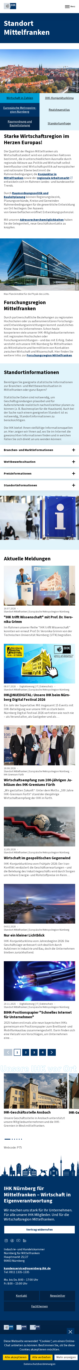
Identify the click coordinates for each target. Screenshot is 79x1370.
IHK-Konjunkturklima (59, 98)
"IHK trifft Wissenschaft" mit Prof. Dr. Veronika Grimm (38, 619)
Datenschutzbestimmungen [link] (39, 1364)
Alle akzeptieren (15, 1357)
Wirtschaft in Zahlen (20, 98)
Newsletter (57, 1296)
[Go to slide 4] (16, 1139)
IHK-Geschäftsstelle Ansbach (27, 1112)
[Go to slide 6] (21, 1139)
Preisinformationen (17, 473)
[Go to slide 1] (7, 1139)
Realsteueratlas (59, 110)
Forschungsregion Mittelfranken (49, 355)
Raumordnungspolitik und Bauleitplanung (26, 195)
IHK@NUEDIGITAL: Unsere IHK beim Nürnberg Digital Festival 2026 (37, 697)
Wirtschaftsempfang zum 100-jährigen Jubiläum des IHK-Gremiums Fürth (38, 782)
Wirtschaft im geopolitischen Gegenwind (37, 858)
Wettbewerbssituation (19, 462)
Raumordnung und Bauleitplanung (20, 123)
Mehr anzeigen (66, 1357)
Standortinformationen (20, 485)
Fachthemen (39, 1306)
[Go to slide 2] (12, 1139)
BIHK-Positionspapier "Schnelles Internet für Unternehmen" (38, 1015)
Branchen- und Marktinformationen (28, 450)
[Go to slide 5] (19, 1139)
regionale (53, 178)
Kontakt (21, 1296)
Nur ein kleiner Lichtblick (24, 935)
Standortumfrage (59, 123)
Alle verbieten (41, 1357)
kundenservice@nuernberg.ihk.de (27, 1268)
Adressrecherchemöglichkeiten (42, 220)
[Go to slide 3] (14, 1139)
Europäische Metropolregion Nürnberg (19, 110)
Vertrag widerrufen (39, 1230)
